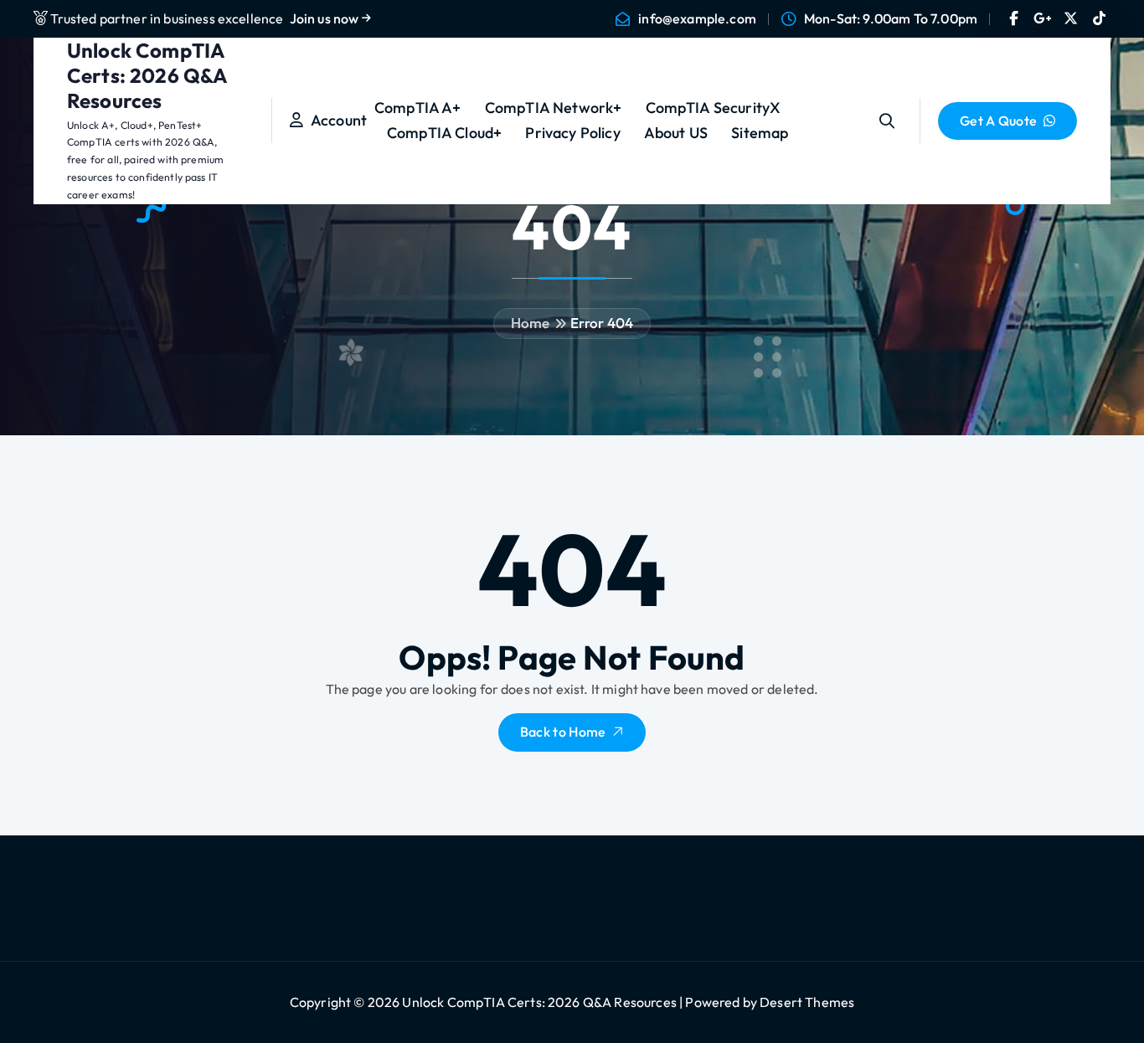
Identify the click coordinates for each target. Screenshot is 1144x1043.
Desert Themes (807, 1002)
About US (676, 132)
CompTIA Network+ (553, 107)
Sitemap (759, 132)
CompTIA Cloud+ (444, 132)
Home (530, 322)
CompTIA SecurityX (713, 107)
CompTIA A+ (417, 107)
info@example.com (697, 19)
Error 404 (601, 322)
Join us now (326, 18)
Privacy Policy (572, 132)
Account (335, 120)
